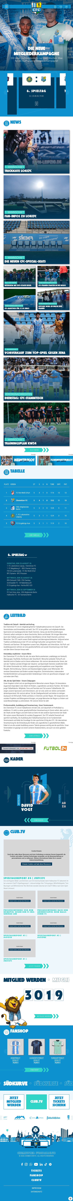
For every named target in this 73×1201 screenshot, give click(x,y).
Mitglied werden (44, 1016)
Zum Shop (34, 1070)
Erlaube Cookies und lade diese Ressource (36, 864)
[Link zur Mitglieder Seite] (67, 7)
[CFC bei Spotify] (50, 1164)
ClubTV (36, 1180)
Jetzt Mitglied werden (14, 1101)
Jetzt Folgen (34, 966)
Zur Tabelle (34, 535)
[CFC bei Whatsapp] (30, 1164)
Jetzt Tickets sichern (59, 1101)
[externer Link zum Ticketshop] (55, 7)
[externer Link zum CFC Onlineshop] (61, 7)
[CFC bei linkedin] (41, 1164)
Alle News (34, 450)
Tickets (36, 1171)
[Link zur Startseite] (36, 14)
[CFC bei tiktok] (45, 1164)
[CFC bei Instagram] (26, 1164)
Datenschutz (36, 1192)
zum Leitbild (34, 736)
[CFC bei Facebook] (22, 1164)
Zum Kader (38, 820)
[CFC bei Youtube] (36, 1164)
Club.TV (36, 1102)
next (66, 35)
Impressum (36, 1188)
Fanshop (36, 1175)
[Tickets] (36, 104)
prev (7, 35)
